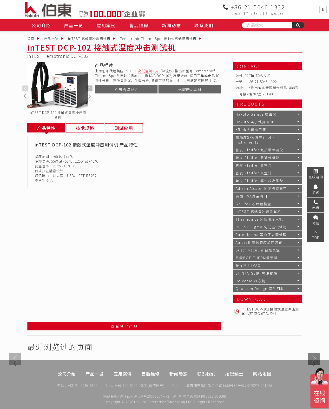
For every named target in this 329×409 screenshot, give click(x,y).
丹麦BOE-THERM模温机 (257, 257)
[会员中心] (323, 9)
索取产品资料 (189, 89)
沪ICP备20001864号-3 (151, 396)
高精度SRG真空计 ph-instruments (255, 140)
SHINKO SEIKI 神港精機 (256, 273)
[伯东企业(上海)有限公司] (52, 9)
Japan (237, 13)
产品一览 (73, 25)
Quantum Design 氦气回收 (260, 288)
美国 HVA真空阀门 (251, 196)
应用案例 (106, 25)
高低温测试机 (149, 70)
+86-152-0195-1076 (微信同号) (139, 385)
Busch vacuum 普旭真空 (258, 250)
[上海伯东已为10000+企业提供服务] (112, 13)
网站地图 (262, 373)
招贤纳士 (234, 373)
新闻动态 (171, 25)
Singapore (274, 13)
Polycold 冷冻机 (250, 280)
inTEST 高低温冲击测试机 (89, 38)
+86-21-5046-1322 (257, 7)
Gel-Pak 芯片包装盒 (253, 203)
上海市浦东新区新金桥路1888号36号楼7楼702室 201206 (227, 385)
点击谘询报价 (126, 89)
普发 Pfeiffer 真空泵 (254, 165)
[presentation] (25, 89)
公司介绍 (41, 25)
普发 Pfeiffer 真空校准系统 (259, 180)
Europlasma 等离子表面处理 (261, 234)
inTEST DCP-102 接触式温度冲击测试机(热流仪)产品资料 (270, 311)
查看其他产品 (124, 326)
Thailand (254, 13)
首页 (30, 38)
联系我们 (204, 25)
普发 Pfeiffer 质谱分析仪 (258, 157)
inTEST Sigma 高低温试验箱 (261, 226)
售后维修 (139, 25)
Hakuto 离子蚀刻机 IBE (256, 121)
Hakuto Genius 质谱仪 (256, 114)
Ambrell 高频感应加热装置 (259, 242)
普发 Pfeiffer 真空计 (254, 173)
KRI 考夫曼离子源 (251, 129)
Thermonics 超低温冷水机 (259, 219)
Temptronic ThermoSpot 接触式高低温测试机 (158, 38)
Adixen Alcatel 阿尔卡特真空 (261, 188)
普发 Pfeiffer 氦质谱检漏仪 (259, 149)
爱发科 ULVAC (248, 265)
